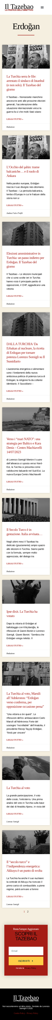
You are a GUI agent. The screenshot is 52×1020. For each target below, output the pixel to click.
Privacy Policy (30, 968)
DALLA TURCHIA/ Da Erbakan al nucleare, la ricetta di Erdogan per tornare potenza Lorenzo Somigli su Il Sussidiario (25, 352)
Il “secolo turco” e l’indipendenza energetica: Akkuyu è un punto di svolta (24, 866)
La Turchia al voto (18, 788)
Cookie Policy (19, 1013)
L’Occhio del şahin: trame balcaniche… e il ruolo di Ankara (22, 171)
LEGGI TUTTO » (14, 119)
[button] (42, 7)
